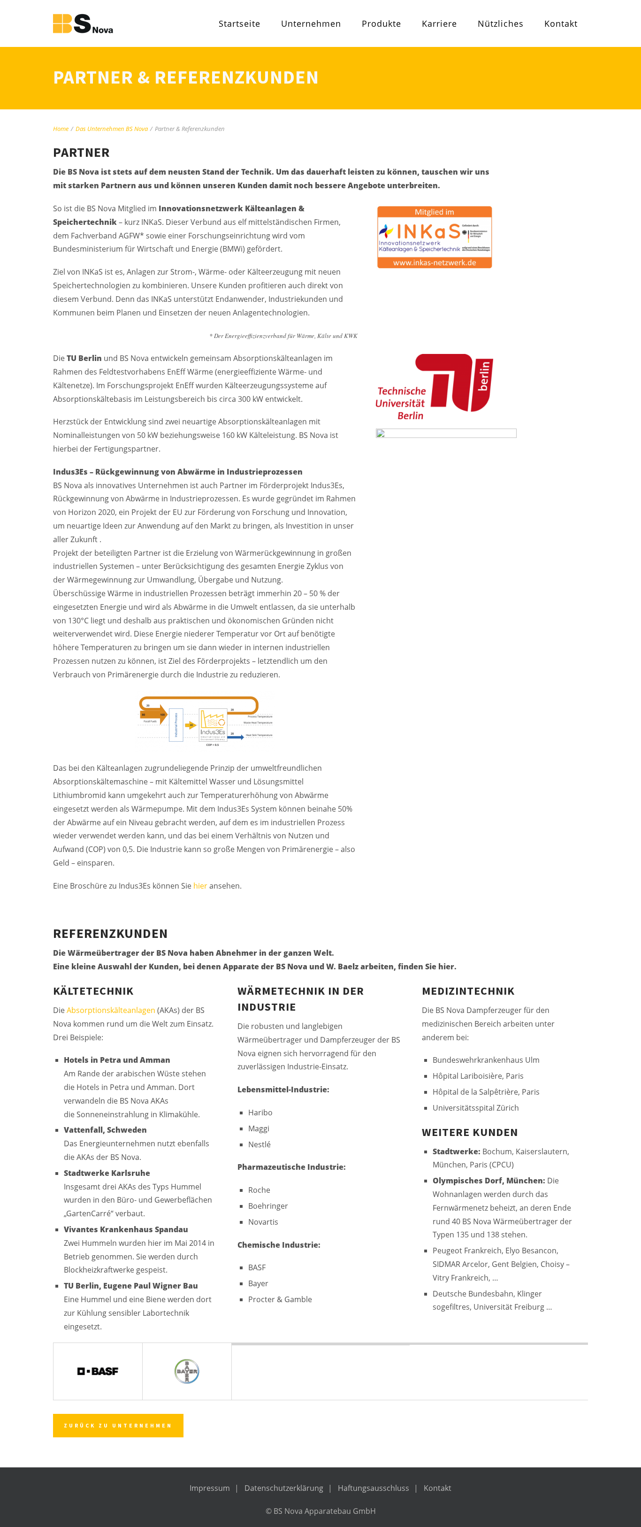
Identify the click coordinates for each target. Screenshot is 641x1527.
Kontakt (561, 23)
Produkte (381, 23)
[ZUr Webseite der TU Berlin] (459, 386)
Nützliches (501, 23)
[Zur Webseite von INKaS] (459, 237)
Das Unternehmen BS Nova (112, 128)
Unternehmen (311, 23)
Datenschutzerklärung (283, 1488)
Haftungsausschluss (373, 1488)
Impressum (210, 1488)
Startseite (239, 23)
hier (201, 886)
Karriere (439, 23)
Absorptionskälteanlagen (111, 1010)
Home (61, 128)
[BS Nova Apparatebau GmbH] (111, 23)
